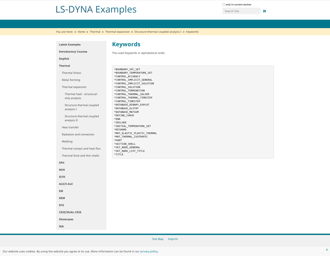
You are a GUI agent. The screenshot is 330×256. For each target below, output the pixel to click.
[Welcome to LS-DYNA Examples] (102, 9)
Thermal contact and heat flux (81, 148)
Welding (67, 141)
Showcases (66, 219)
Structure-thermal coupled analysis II (82, 118)
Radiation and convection (78, 134)
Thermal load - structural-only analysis (81, 96)
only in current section (238, 4)
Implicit (64, 58)
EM (61, 191)
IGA (61, 226)
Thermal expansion (117, 31)
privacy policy (149, 251)
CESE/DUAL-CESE (70, 212)
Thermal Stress (71, 73)
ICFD (62, 177)
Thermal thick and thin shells (80, 155)
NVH (62, 169)
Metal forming (71, 80)
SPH (61, 162)
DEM (62, 198)
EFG (61, 205)
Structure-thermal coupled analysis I (157, 31)
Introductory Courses (73, 51)
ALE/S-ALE (66, 184)
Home (81, 31)
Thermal (95, 31)
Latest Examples (70, 44)
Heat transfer (70, 127)
